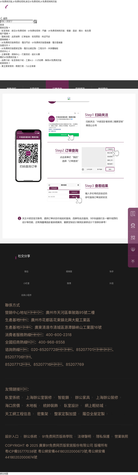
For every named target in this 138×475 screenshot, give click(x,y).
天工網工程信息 (18, 414)
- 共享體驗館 (52, 48)
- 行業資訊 (25, 54)
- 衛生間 (87, 31)
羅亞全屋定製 (93, 414)
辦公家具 (82, 397)
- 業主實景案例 (7, 66)
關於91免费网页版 (8, 57)
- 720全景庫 (30, 66)
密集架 (42, 414)
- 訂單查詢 (25, 36)
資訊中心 (4, 51)
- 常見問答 (35, 36)
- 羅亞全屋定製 (29, 48)
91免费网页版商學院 (57, 436)
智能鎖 (63, 397)
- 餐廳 (68, 31)
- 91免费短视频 (33, 31)
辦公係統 (30, 436)
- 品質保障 (15, 36)
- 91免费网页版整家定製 (11, 48)
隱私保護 (103, 436)
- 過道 (74, 31)
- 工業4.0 (28, 60)
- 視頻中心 (15, 54)
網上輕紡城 (94, 405)
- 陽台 (80, 31)
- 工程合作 (41, 48)
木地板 (31, 405)
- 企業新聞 (5, 54)
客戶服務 (4, 33)
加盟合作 (4, 45)
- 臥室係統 (5, 31)
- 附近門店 (45, 36)
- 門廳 (43, 31)
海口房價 (12, 405)
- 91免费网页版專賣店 (10, 42)
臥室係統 (12, 397)
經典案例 (4, 63)
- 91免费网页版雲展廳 (40, 42)
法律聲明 (84, 436)
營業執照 (121, 436)
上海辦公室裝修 (39, 397)
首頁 (2, 25)
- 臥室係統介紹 (17, 60)
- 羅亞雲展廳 (56, 42)
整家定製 (4, 27)
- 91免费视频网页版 (56, 31)
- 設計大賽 (35, 54)
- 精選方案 (19, 66)
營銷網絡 (4, 39)
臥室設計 (71, 405)
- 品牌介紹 (5, 60)
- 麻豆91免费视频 (18, 31)
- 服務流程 (5, 36)
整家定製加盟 (65, 414)
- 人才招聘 (38, 60)
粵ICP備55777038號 (21, 451)
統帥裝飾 (50, 405)
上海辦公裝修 (107, 397)
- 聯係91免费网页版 (52, 60)
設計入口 (12, 436)
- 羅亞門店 (25, 42)
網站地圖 (4, 473)
